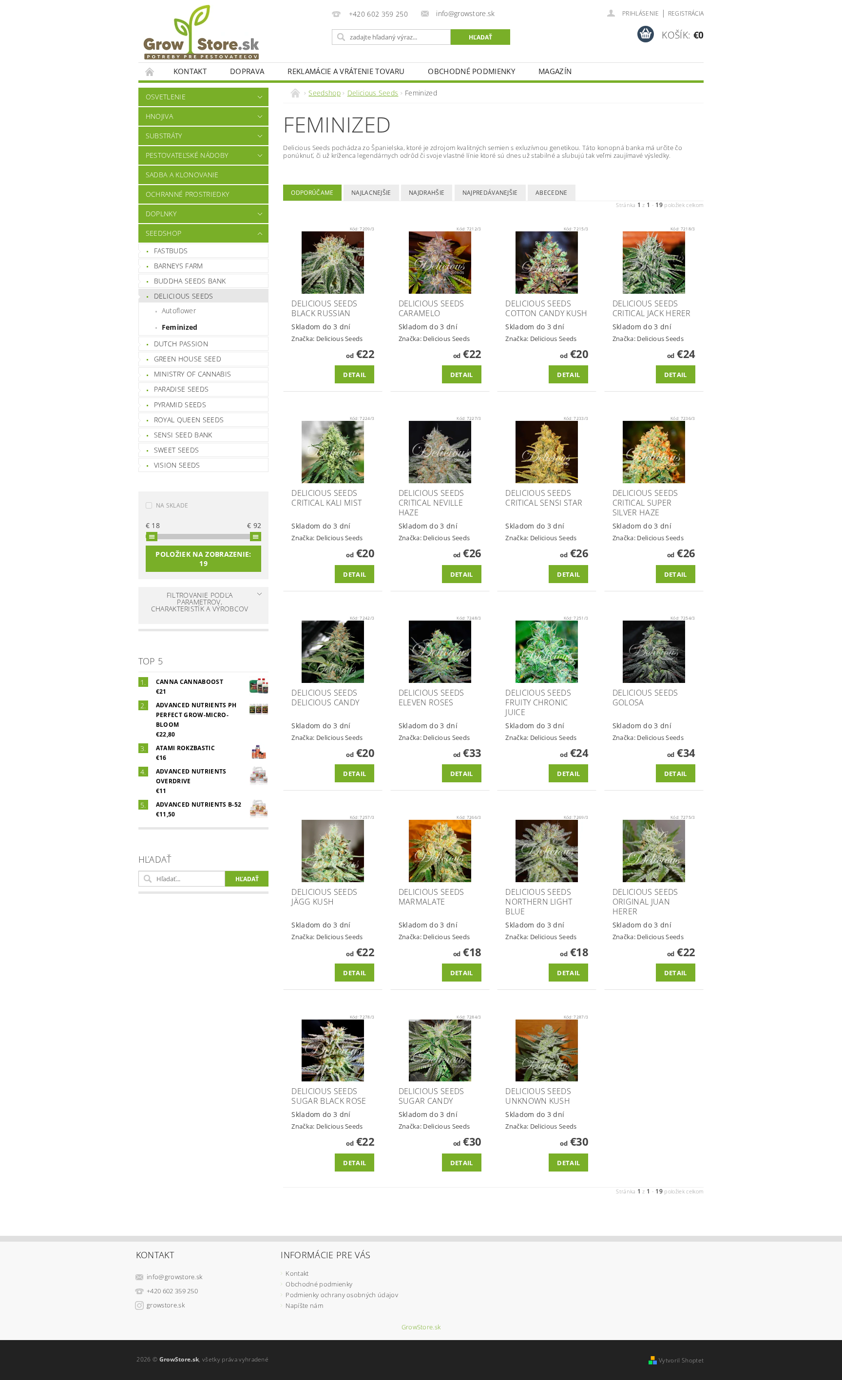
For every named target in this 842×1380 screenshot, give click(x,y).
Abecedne (552, 193)
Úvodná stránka (150, 71)
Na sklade (172, 505)
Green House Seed (187, 358)
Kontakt (190, 71)
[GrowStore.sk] (201, 36)
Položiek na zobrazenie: (203, 558)
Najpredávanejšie (490, 193)
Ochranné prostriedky (187, 194)
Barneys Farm (178, 265)
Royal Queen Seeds (189, 419)
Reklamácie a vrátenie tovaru (345, 71)
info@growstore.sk (174, 1276)
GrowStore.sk (421, 1327)
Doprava (247, 71)
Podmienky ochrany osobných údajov (342, 1294)
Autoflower (179, 310)
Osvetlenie (166, 96)
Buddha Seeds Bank (190, 280)
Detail (354, 374)
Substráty (164, 135)
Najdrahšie (426, 193)
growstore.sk (166, 1305)
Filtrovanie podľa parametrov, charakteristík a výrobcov (200, 601)
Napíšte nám (304, 1305)
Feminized (180, 327)
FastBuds (171, 250)
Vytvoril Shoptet (681, 1360)
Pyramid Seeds (180, 404)
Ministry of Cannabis (192, 373)
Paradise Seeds (181, 389)
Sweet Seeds (176, 449)
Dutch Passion (181, 343)
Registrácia (686, 13)
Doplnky (161, 213)
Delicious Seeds (183, 296)
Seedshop (164, 233)
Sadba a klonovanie (182, 174)
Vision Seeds (177, 465)
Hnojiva (159, 116)
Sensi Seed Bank (183, 434)
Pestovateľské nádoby (187, 155)
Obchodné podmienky (471, 71)
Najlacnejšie (371, 193)
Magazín (555, 71)
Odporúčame (312, 193)
